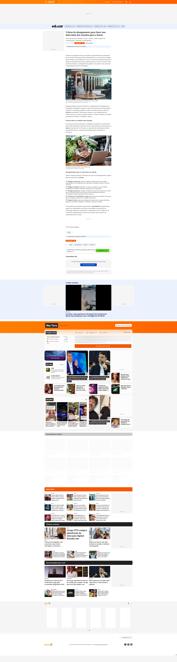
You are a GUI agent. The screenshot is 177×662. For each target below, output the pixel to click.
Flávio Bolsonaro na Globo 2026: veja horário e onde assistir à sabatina (99, 582)
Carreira (55, 589)
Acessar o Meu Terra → (64, 325)
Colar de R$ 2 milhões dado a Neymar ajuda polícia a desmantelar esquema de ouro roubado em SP (103, 593)
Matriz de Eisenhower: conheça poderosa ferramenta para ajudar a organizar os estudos (81, 554)
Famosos (53, 513)
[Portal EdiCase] (69, 232)
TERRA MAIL (107, 1)
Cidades (99, 589)
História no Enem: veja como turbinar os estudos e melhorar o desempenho (99, 544)
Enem (71, 244)
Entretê (52, 493)
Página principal (52, 2)
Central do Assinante (117, 1)
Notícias (85, 244)
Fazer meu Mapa (55, 358)
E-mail (126, 1)
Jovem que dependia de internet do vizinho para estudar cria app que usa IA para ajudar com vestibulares (77, 582)
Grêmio (75, 493)
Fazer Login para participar (88, 264)
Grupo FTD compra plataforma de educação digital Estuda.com (77, 534)
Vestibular (69, 578)
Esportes (98, 493)
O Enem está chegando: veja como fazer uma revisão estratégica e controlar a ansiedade (54, 544)
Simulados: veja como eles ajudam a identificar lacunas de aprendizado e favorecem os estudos (59, 554)
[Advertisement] (121, 554)
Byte (52, 503)
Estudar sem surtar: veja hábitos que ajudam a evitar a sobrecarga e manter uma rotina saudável (103, 554)
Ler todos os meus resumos (103, 346)
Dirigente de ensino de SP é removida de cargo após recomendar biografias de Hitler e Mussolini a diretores (55, 582)
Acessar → (62, 364)
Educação (92, 244)
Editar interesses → (127, 332)
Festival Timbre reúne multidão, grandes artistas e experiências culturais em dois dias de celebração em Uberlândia (81, 593)
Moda (97, 503)
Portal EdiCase (78, 244)
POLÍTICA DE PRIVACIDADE (101, 644)
